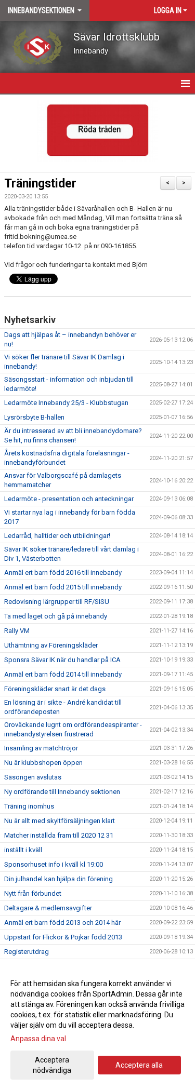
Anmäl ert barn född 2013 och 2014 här (62, 922)
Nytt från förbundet (32, 893)
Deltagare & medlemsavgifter (48, 908)
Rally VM (17, 631)
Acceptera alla (139, 1065)
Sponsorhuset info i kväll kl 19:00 (53, 864)
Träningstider (40, 184)
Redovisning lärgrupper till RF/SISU (56, 601)
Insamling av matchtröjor (41, 748)
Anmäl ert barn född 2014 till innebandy (63, 674)
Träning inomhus (29, 806)
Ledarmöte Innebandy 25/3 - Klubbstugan (66, 403)
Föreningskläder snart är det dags (55, 689)
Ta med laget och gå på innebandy (55, 616)
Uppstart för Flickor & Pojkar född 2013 (63, 937)
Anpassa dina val (38, 1038)
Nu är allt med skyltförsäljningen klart (59, 821)
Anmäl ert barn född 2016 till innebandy (63, 572)
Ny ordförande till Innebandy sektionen (62, 792)
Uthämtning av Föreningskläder (51, 645)
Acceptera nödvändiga (52, 1065)
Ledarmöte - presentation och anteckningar (69, 499)
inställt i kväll (23, 850)
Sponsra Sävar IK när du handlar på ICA (62, 660)
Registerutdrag (26, 952)
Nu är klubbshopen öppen (43, 762)
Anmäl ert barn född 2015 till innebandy (63, 587)
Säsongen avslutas (32, 777)
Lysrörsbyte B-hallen (34, 417)
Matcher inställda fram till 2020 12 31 (58, 835)
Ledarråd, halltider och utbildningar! (57, 536)
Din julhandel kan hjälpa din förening (58, 879)
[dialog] (97, 1026)
